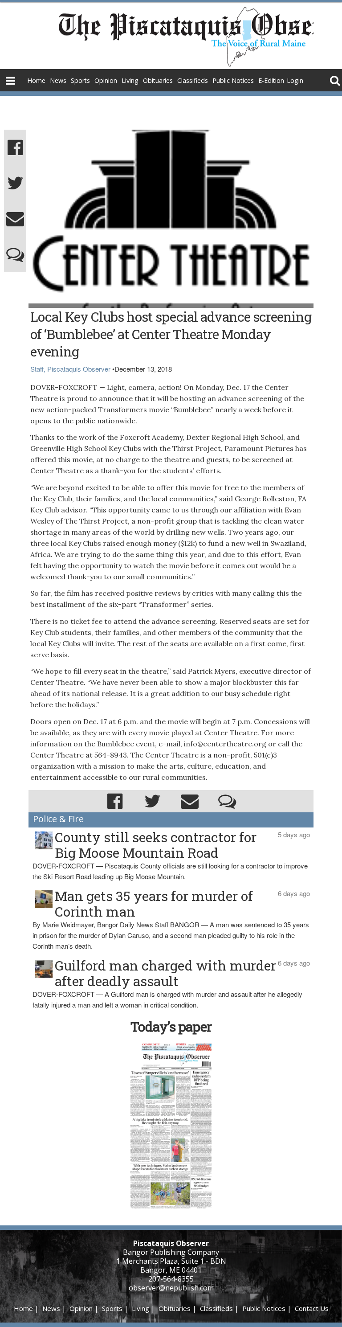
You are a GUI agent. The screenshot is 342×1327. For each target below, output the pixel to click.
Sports (80, 80)
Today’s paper (171, 1026)
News (58, 80)
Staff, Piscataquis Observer (70, 368)
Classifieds (192, 80)
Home (36, 80)
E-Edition (271, 80)
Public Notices (233, 80)
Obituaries (158, 80)
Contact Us (312, 1308)
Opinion (105, 80)
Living (130, 80)
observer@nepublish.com (171, 1287)
